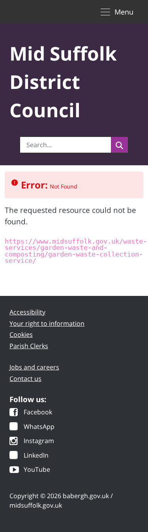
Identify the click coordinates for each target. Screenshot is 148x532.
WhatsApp (39, 427)
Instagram (39, 441)
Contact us (25, 378)
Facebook (38, 412)
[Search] (119, 145)
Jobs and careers (34, 367)
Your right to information (46, 323)
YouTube (37, 470)
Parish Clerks (28, 346)
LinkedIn (36, 456)
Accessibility (27, 312)
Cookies (21, 334)
